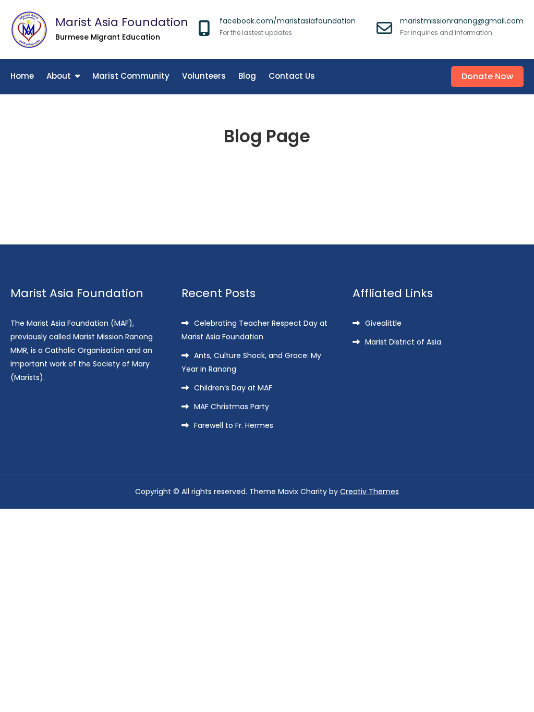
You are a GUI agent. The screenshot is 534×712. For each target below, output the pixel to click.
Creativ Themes (369, 491)
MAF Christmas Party (231, 406)
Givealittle (383, 323)
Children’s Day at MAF (233, 388)
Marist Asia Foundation (121, 22)
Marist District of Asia (403, 342)
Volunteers (204, 75)
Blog (247, 75)
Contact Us (292, 75)
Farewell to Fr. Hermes (233, 425)
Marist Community (130, 75)
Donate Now (487, 76)
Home (22, 75)
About (58, 75)
